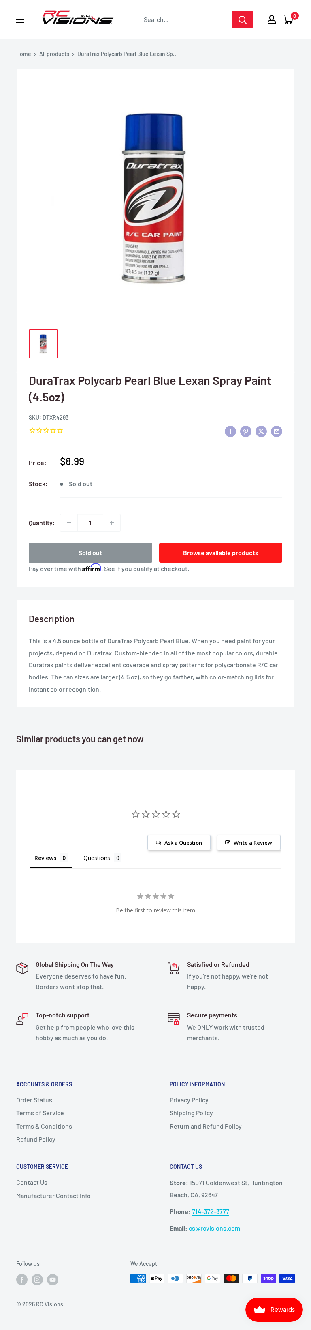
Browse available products (220, 552)
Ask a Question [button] (183, 842)
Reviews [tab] (45, 858)
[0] (288, 19)
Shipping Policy (191, 1113)
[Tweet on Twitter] (261, 431)
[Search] (242, 19)
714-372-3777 (210, 1211)
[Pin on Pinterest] (245, 431)
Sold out (90, 552)
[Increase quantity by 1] (111, 522)
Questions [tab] (96, 858)
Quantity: (42, 522)
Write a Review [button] (253, 842)
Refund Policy (35, 1139)
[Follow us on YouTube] (52, 1279)
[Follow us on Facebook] (22, 1279)
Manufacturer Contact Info (53, 1195)
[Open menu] (20, 20)
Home (23, 53)
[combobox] (185, 19)
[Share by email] (276, 431)
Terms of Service (40, 1113)
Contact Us (31, 1182)
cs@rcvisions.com (214, 1228)
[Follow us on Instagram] (37, 1279)
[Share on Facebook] (230, 431)
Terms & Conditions (44, 1126)
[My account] (272, 19)
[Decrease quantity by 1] (68, 522)
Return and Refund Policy (206, 1126)
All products (54, 53)
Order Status (34, 1100)
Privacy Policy (189, 1100)
